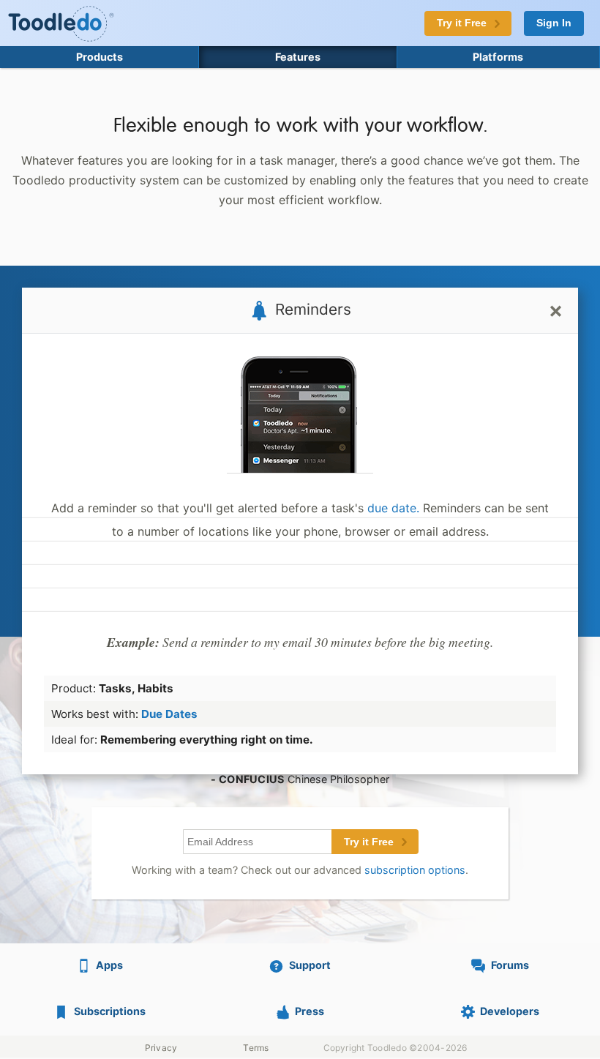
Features (297, 56)
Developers (509, 1011)
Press (309, 1011)
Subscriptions (110, 1011)
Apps (109, 965)
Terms (256, 1047)
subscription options (414, 870)
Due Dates (169, 714)
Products (99, 56)
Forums (510, 965)
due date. (393, 508)
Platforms (498, 56)
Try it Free (369, 842)
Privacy (161, 1047)
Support (310, 965)
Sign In (553, 23)
